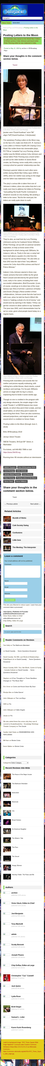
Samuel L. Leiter (18, 1017)
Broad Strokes (16, 820)
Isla (13, 811)
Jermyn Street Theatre (12, 474)
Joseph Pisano (17, 955)
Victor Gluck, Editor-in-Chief (22, 903)
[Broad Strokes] (7, 823)
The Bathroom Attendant (21, 645)
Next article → (35, 504)
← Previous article (11, 504)
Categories (7, 763)
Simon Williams (21, 481)
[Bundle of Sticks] (7, 520)
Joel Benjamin (17, 913)
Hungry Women (17, 865)
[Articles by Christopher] (6, 980)
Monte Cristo (16, 740)
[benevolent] (7, 796)
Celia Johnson (22, 471)
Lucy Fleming (27, 474)
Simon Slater (8, 481)
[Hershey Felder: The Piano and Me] (7, 878)
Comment (7, 564)
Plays (10, 28)
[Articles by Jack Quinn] (6, 990)
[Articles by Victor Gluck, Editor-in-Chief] (6, 907)
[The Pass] (7, 851)
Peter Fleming (9, 478)
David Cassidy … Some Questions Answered (20, 651)
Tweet (15, 65)
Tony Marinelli (17, 924)
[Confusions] (7, 535)
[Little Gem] (7, 543)
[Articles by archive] (6, 897)
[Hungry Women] (7, 869)
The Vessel (15, 856)
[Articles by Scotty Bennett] (6, 949)
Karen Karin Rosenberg (21, 1027)
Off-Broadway (32, 48)
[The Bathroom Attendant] (7, 787)
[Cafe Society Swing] (7, 528)
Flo (10, 704)
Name (6, 581)
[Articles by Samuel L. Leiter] (6, 1021)
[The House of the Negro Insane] (7, 778)
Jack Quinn (16, 986)
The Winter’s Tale (17, 838)
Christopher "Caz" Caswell (22, 976)
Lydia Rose (16, 996)
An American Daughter (19, 829)
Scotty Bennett (17, 945)
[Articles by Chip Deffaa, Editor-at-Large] (6, 970)
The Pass (15, 847)
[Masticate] (7, 805)
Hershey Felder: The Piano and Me (23, 874)
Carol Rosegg (9, 471)
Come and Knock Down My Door (24, 686)
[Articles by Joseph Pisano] (6, 959)
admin (13, 934)
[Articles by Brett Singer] (6, 1011)
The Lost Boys (21, 698)
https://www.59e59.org (11, 452)
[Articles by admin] (6, 938)
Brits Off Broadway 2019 (26, 467)
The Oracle (22, 726)
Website (7, 593)
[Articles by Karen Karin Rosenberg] (6, 1032)
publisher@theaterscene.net (13, 613)
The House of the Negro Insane (22, 774)
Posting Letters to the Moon (26, 478)
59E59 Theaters (10, 467)
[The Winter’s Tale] (7, 842)
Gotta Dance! (18, 692)
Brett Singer (16, 1007)
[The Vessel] (7, 860)
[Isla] (7, 814)
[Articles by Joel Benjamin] (6, 918)
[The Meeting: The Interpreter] (7, 550)
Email (6, 587)
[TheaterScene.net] (22, 10)
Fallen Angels (20, 710)
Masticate (16, 23)
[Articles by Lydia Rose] (6, 1001)
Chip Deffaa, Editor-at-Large (22, 965)
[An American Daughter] (7, 833)
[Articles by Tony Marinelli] (6, 928)
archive (24, 48)
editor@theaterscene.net (11, 618)
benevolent (15, 792)
